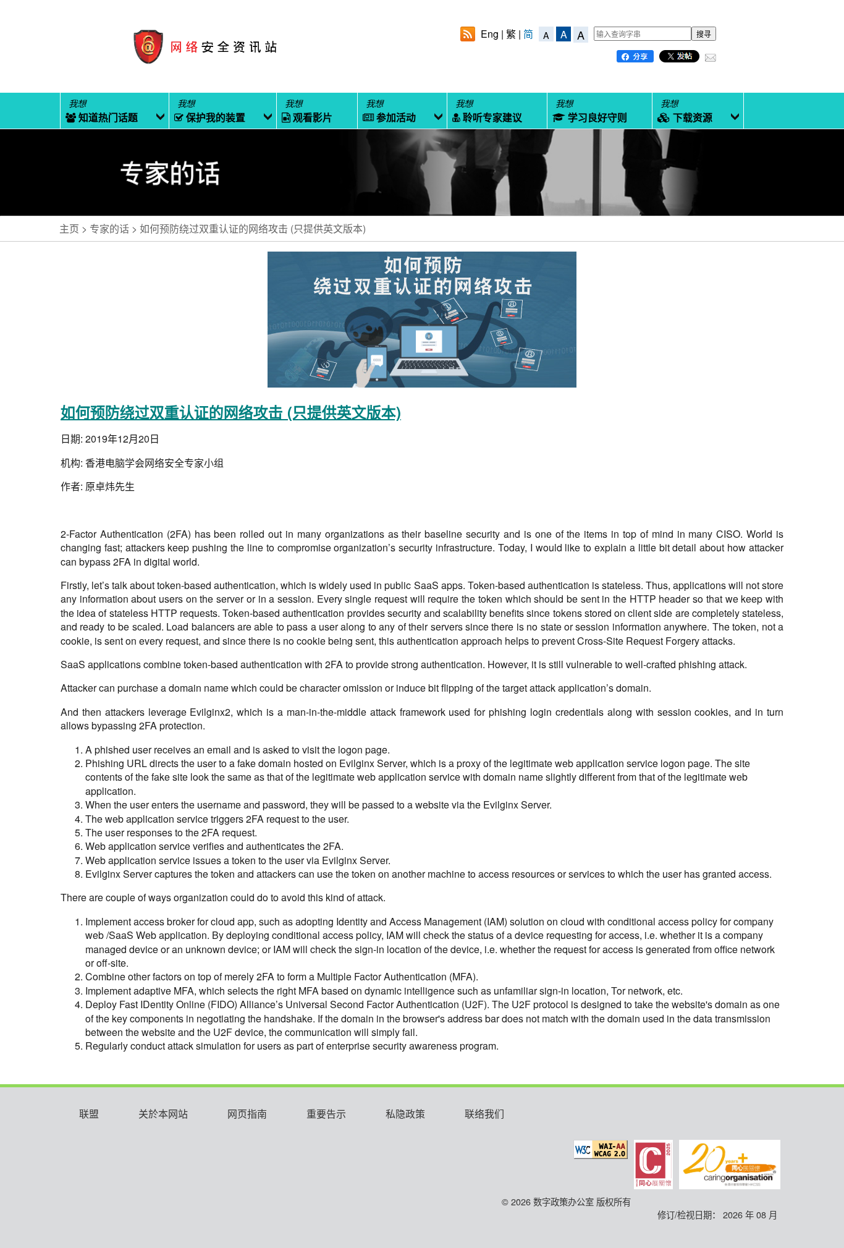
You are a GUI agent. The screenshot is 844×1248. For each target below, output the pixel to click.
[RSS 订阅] (467, 36)
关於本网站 (163, 1113)
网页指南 (247, 1113)
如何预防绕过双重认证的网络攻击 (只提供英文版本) (253, 228)
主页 (69, 228)
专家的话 (109, 228)
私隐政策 (405, 1113)
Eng (490, 34)
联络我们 (484, 1113)
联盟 (89, 1113)
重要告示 (326, 1113)
